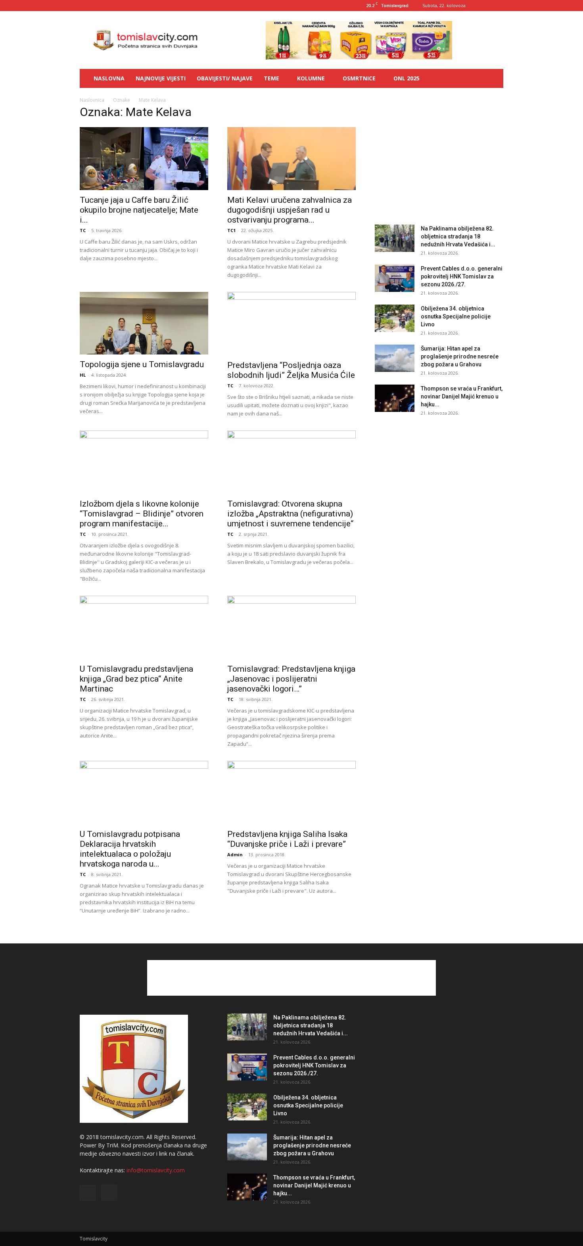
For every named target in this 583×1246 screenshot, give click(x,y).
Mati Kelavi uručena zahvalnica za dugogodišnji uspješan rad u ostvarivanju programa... (289, 210)
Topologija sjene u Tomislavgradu (142, 364)
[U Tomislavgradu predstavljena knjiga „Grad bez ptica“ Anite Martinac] (144, 627)
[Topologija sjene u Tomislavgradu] (144, 323)
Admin (235, 854)
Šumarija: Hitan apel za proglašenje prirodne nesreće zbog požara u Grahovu (460, 356)
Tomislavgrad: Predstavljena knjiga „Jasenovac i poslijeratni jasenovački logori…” (291, 678)
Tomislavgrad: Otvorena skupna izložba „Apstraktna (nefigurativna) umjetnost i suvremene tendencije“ (290, 513)
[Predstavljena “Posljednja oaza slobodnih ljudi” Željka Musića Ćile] (291, 323)
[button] (493, 79)
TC (83, 230)
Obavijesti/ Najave (225, 78)
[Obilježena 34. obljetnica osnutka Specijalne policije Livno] (394, 318)
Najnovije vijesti (161, 78)
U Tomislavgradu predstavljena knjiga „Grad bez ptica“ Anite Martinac (136, 678)
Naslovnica (92, 100)
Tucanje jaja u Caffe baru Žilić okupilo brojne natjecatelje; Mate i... (139, 210)
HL (83, 375)
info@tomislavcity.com (156, 1170)
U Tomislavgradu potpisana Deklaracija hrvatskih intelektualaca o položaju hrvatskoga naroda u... (130, 849)
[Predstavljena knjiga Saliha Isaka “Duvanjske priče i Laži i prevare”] (291, 792)
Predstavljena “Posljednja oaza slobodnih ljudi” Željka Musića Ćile (291, 370)
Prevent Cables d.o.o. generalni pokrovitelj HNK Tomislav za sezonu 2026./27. (461, 276)
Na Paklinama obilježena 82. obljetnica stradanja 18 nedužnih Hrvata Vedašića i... (458, 236)
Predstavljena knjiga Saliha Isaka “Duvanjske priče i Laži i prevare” (287, 839)
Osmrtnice (359, 78)
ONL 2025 (406, 78)
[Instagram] (497, 5)
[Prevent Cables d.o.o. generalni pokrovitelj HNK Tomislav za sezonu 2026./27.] (394, 278)
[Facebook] (484, 5)
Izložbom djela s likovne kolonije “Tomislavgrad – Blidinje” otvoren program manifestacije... (141, 513)
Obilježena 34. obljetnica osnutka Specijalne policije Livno (456, 316)
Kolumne (311, 78)
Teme (271, 78)
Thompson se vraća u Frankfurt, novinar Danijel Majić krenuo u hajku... (461, 396)
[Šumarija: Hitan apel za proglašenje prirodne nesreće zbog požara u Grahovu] (394, 358)
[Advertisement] (439, 157)
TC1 (231, 230)
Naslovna (109, 78)
